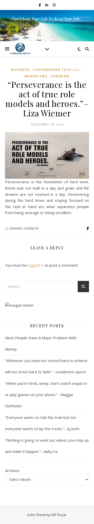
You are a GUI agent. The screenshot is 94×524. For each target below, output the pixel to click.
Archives (12, 470)
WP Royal (59, 514)
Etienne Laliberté (24, 228)
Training (60, 76)
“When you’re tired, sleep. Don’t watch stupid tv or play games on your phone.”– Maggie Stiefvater (46, 394)
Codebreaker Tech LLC (56, 70)
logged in (36, 265)
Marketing (36, 76)
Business (20, 70)
